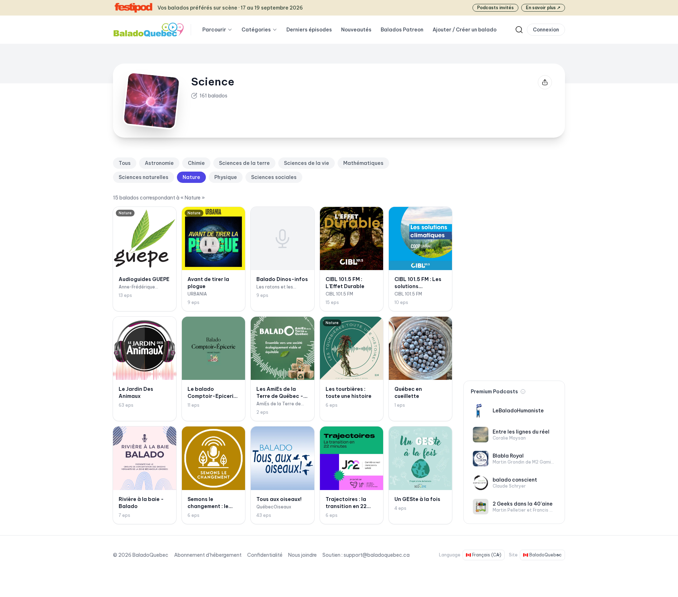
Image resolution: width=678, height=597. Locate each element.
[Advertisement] (514, 263)
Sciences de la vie (306, 163)
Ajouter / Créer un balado (464, 29)
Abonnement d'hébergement (208, 555)
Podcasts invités (495, 7)
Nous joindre (302, 555)
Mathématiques (363, 163)
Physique (225, 177)
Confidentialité (264, 555)
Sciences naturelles (143, 177)
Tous (125, 163)
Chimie (196, 163)
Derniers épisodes (309, 29)
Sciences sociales (274, 177)
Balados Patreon (402, 29)
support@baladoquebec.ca (377, 555)
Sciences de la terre (244, 163)
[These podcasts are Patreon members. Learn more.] (523, 391)
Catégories (256, 29)
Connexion (546, 29)
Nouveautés (356, 29)
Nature (191, 177)
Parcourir (214, 29)
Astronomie (159, 163)
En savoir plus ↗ (543, 7)
